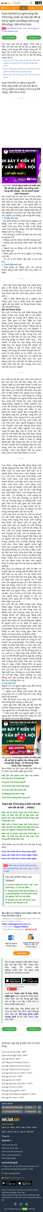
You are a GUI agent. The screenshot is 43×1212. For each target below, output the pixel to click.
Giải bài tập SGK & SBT (14, 1107)
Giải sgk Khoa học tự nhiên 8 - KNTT (17, 1073)
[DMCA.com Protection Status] (30, 1209)
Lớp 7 (14, 8)
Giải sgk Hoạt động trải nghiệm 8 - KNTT (19, 1094)
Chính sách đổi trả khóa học (12, 1151)
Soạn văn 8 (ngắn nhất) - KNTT (15, 1055)
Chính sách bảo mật (9, 1145)
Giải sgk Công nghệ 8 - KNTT (14, 1090)
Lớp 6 (5, 8)
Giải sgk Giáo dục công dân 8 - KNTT (17, 1083)
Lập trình (30, 1132)
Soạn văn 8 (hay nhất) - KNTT (14, 1052)
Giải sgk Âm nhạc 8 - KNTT (13, 1097)
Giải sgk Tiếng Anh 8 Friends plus (16, 1069)
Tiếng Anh (6, 1136)
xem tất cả (21, 953)
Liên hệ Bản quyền (9, 1158)
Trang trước (10, 37)
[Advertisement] (21, 124)
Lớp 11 (16, 1132)
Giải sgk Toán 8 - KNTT (11, 1059)
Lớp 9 (33, 8)
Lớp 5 (18, 1127)
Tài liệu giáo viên (12, 1111)
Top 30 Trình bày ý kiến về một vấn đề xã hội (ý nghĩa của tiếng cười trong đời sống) (21, 70)
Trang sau (33, 37)
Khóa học (32, 1111)
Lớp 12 (22, 1132)
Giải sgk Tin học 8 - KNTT (12, 1087)
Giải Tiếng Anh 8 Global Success (15, 1062)
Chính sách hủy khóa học (11, 1155)
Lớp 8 (23, 8)
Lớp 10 (9, 1132)
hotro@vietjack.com (16, 1178)
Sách (30, 1107)
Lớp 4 (12, 1127)
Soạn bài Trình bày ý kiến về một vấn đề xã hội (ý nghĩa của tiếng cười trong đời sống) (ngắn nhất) (21, 63)
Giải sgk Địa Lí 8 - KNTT (11, 1080)
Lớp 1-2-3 (5, 1127)
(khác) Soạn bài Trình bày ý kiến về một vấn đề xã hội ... (21, 75)
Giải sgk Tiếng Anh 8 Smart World (16, 1066)
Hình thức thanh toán (10, 1148)
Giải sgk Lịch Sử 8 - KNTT (12, 1076)
